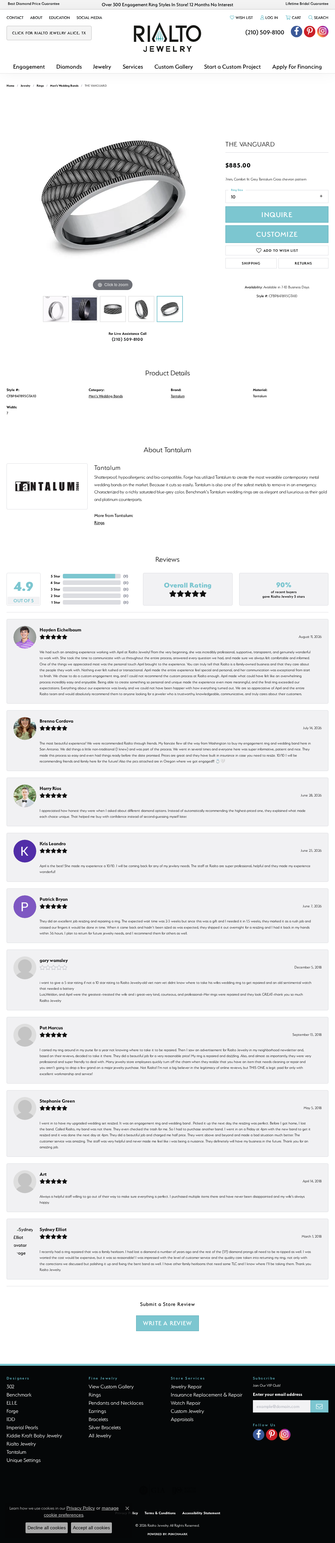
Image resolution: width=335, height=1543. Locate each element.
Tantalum (178, 396)
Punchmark (177, 1534)
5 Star (55, 576)
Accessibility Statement (201, 1513)
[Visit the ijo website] (184, 1490)
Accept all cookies (91, 1527)
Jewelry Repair (186, 1386)
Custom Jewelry (187, 1411)
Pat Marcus (51, 1027)
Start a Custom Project (232, 66)
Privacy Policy (80, 1508)
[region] (113, 194)
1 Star (55, 602)
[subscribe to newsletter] (319, 1406)
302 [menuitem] (10, 1386)
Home (10, 85)
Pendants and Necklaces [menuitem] (116, 1402)
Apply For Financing (297, 66)
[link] (15, 18)
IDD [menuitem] (11, 1419)
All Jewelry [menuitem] (100, 1435)
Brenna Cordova (56, 721)
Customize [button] (277, 234)
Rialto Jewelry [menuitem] (21, 1443)
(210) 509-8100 (127, 339)
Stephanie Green (57, 1101)
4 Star (55, 582)
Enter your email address (277, 1394)
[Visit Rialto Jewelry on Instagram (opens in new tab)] (322, 31)
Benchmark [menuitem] (19, 1394)
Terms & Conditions (160, 1513)
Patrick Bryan (54, 899)
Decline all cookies (46, 1527)
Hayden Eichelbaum (60, 629)
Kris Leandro (53, 843)
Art (43, 1174)
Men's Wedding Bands (64, 85)
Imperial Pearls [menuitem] (22, 1427)
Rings (40, 85)
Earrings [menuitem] (97, 1411)
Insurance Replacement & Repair (206, 1394)
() (125, 576)
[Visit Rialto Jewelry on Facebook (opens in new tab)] (296, 31)
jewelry (25, 85)
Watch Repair (186, 1402)
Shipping (251, 263)
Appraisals (182, 1419)
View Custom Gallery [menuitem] (111, 1386)
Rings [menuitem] (95, 1394)
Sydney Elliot (53, 1229)
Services (133, 66)
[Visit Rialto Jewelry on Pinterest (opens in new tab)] (309, 31)
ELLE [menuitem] (12, 1402)
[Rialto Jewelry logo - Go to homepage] (167, 37)
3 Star (55, 589)
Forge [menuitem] (12, 1411)
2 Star (55, 595)
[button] (241, 18)
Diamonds (69, 66)
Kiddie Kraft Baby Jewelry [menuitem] (34, 1435)
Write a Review (167, 1323)
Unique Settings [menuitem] (24, 1460)
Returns (303, 263)
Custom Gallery (173, 66)
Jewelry (102, 66)
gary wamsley (54, 960)
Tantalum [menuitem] (16, 1452)
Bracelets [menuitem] (98, 1419)
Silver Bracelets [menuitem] (105, 1427)
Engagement (29, 66)
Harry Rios (50, 788)
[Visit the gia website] (152, 1490)
